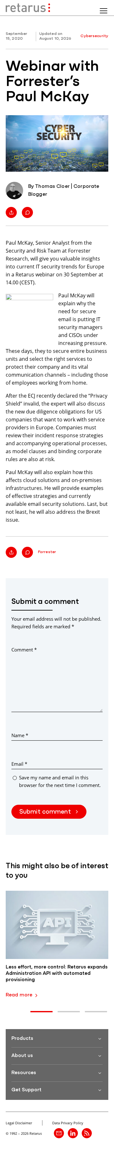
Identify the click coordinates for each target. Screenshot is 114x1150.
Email (19, 764)
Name (19, 735)
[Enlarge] (45, 302)
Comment (24, 649)
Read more (19, 995)
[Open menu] (103, 11)
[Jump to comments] (27, 212)
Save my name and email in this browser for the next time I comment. (60, 781)
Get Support (26, 1090)
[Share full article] (11, 212)
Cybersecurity (94, 36)
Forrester (47, 552)
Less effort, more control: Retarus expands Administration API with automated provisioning (57, 973)
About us (22, 1055)
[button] (41, 1011)
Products (22, 1038)
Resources (23, 1072)
